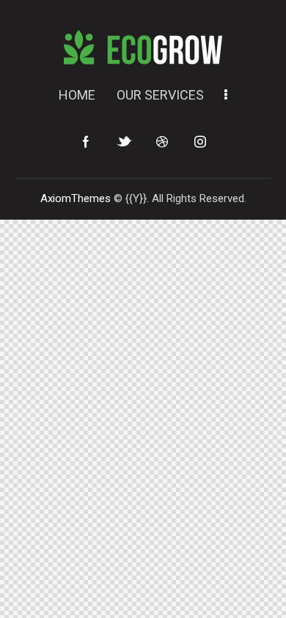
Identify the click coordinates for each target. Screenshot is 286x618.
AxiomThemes (75, 198)
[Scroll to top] (262, 594)
